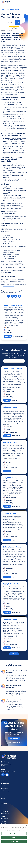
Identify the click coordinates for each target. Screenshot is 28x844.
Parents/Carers (4, 788)
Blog (2, 801)
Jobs (2, 9)
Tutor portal (4, 803)
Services (3, 798)
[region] (14, 834)
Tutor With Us (4, 811)
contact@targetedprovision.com (8, 771)
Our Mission (4, 796)
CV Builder (3, 821)
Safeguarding (4, 818)
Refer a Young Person (14, 742)
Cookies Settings (14, 833)
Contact (3, 816)
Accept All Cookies (14, 841)
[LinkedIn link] (7, 774)
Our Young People (5, 790)
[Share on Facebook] (15, 296)
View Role (7, 400)
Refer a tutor (4, 806)
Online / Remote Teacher (12, 9)
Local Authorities (5, 783)
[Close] (26, 825)
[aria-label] (12, 296)
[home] (5, 2)
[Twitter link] (3, 774)
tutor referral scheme (8, 286)
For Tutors (3, 780)
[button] (25, 2)
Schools (3, 785)
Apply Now (8, 336)
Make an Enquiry (14, 738)
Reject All (14, 837)
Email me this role (18, 336)
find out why (12, 355)
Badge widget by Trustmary (6, 30)
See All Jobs (14, 653)
